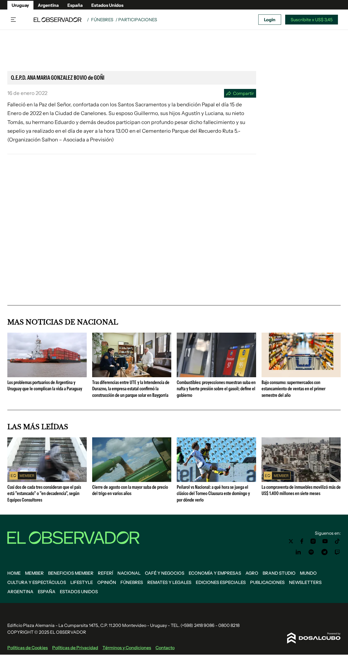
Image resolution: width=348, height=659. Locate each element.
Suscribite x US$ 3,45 (312, 19)
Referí (105, 573)
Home (14, 573)
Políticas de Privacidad (75, 647)
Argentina (48, 5)
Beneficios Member (71, 573)
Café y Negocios (164, 573)
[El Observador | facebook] (302, 541)
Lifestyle (81, 582)
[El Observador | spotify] (311, 552)
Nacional (129, 573)
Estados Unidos (107, 5)
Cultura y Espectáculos (36, 582)
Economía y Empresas (215, 573)
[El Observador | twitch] (337, 552)
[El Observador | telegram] (324, 552)
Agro (252, 573)
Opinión (106, 582)
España (75, 5)
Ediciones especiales (221, 582)
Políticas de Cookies (27, 647)
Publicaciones (267, 582)
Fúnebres (102, 19)
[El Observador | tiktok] (337, 541)
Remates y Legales (169, 582)
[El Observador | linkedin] (298, 552)
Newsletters (305, 582)
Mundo (308, 573)
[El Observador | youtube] (325, 541)
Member (34, 573)
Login (269, 19)
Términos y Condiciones (126, 647)
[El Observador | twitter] (291, 541)
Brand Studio (279, 573)
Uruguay (20, 5)
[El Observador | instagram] (313, 541)
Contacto (165, 647)
